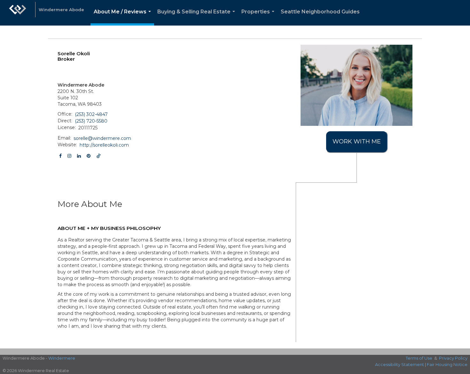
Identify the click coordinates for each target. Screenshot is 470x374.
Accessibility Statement (399, 364)
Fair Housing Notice (447, 364)
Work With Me (357, 141)
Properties (259, 17)
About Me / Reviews (123, 17)
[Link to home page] (17, 13)
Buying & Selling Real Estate (197, 17)
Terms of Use (419, 358)
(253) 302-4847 (91, 114)
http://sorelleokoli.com (104, 145)
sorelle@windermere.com (102, 138)
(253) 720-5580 (91, 121)
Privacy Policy (453, 358)
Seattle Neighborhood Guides (320, 12)
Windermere (61, 358)
